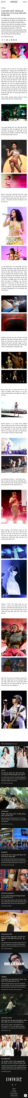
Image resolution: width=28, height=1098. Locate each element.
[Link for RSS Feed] (15, 1085)
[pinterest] (7, 40)
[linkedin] (9, 40)
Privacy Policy (14, 1093)
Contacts (14, 1091)
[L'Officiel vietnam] (14, 2)
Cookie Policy (14, 1095)
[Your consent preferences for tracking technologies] (25, 1095)
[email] (2, 40)
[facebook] (5, 40)
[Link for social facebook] (12, 1085)
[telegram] (16, 40)
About (14, 1088)
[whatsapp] (14, 40)
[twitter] (11, 40)
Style (3, 8)
